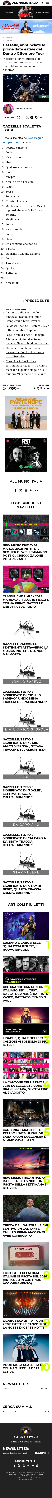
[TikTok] (37, 1465)
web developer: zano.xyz (26, 1479)
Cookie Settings (26, 1475)
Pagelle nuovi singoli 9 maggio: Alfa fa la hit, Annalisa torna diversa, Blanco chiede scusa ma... (27, 339)
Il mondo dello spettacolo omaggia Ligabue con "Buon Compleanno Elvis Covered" (23, 317)
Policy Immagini (37, 1474)
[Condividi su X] (27, 117)
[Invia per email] (40, 117)
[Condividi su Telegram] (31, 117)
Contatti (30, 1473)
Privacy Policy (12, 1474)
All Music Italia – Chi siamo (15, 1473)
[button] (36, 117)
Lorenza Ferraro (25, 108)
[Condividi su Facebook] (22, 117)
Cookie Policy (24, 1474)
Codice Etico (39, 1473)
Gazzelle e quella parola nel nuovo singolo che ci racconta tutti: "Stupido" (25, 352)
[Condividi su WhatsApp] (18, 117)
